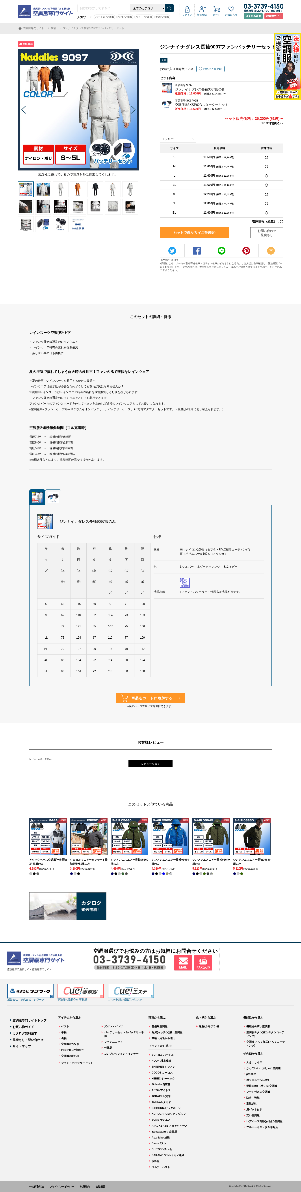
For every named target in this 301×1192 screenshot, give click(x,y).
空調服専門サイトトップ (29, 1020)
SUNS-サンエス (161, 1119)
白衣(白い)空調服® (72, 1050)
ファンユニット (113, 1041)
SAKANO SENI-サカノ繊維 (168, 1155)
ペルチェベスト (161, 1167)
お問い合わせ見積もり (267, 233)
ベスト (65, 1026)
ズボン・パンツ (113, 1026)
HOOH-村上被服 (161, 1060)
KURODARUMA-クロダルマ (169, 1113)
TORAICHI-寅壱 (161, 1096)
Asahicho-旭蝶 (161, 1137)
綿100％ (251, 1074)
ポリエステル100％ (257, 1079)
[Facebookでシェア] (197, 250)
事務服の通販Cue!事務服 (72, 999)
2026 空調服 (124, 16)
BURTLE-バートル (163, 1054)
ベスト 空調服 (144, 16)
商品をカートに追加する (152, 698)
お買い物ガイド (23, 1027)
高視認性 (251, 1103)
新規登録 (202, 14)
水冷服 (156, 1161)
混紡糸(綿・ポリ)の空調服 (261, 1085)
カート (216, 14)
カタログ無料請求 (25, 1033)
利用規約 (85, 1186)
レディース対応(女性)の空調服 (264, 1121)
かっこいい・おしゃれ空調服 (263, 1068)
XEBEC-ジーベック (163, 1078)
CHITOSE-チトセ (162, 1149)
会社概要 (100, 1186)
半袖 (64, 1032)
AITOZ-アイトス (161, 1090)
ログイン (187, 14)
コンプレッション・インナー (121, 1053)
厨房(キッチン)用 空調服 (167, 1032)
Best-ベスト (159, 1143)
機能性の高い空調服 (258, 1026)
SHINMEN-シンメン (163, 1066)
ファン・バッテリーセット (77, 1062)
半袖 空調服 (162, 16)
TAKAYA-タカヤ (161, 1102)
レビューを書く (150, 763)
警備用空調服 (159, 1026)
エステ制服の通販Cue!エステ (125, 999)
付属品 (108, 1047)
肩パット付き (254, 1109)
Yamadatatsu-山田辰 (164, 1131)
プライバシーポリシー (62, 1186)
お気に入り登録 (212, 68)
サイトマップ (22, 1046)
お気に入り (231, 14)
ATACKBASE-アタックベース (170, 1125)
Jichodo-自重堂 (161, 1084)
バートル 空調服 (104, 16)
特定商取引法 (36, 1186)
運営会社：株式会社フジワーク (25, 999)
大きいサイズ (254, 1062)
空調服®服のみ (70, 1055)
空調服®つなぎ (70, 1044)
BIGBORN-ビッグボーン (166, 1108)
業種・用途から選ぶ (163, 1038)
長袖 (163, 60)
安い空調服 (253, 1115)
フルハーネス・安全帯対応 (262, 1127)
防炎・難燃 (253, 1097)
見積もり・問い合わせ (28, 1040)
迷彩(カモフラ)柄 (209, 1026)
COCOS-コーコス (162, 1072)
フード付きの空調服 (258, 1091)
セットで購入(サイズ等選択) (195, 232)
